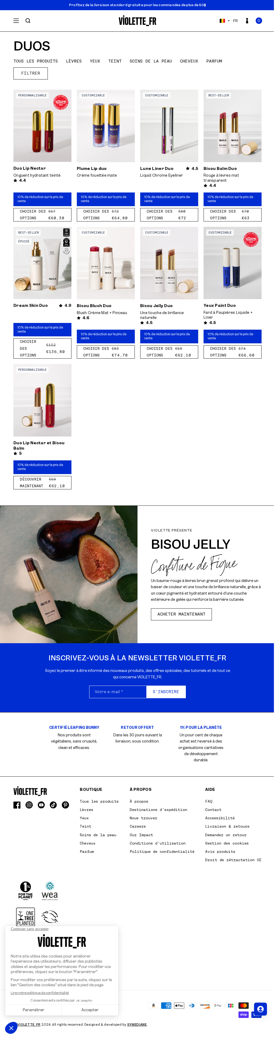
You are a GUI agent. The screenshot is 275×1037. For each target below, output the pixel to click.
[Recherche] (28, 21)
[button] (259, 21)
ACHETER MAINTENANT (181, 614)
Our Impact (141, 835)
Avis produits (220, 851)
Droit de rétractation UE (233, 860)
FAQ (208, 801)
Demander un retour (226, 835)
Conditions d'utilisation (158, 843)
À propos (139, 801)
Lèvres (74, 61)
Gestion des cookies (227, 843)
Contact (213, 810)
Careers (138, 826)
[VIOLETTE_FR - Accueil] (137, 20)
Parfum (214, 61)
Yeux (95, 61)
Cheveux (189, 61)
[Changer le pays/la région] (222, 21)
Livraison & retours (227, 826)
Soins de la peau (151, 61)
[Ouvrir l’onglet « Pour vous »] (260, 1009)
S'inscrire (166, 692)
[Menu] (16, 21)
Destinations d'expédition (158, 810)
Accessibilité (220, 818)
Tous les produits (35, 61)
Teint (115, 61)
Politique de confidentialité (162, 851)
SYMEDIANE (137, 1025)
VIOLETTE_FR (29, 1025)
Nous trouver (143, 818)
